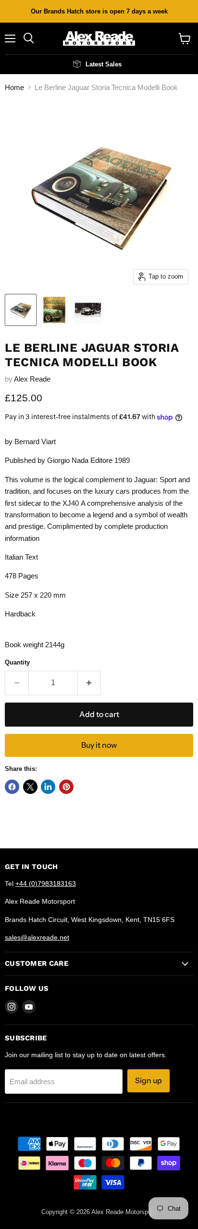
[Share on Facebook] (12, 787)
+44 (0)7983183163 (45, 883)
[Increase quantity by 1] (89, 683)
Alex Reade (32, 379)
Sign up (148, 1080)
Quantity (17, 662)
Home (14, 87)
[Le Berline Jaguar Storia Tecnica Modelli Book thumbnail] (20, 309)
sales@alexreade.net (37, 937)
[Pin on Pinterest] (66, 787)
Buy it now (99, 745)
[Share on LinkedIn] (48, 787)
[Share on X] (30, 787)
